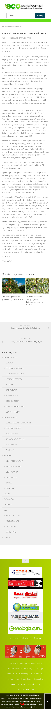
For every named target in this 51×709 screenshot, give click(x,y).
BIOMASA (9, 483)
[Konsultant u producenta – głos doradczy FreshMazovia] (13, 285)
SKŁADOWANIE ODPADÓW (15, 374)
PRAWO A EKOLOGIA (13, 515)
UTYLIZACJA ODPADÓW (14, 379)
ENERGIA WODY (11, 477)
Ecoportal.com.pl (15, 668)
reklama (7, 537)
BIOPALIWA (10, 488)
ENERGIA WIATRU (12, 472)
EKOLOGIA (9, 363)
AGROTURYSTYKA (12, 434)
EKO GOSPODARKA (10, 417)
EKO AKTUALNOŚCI (11, 357)
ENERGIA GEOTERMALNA (14, 461)
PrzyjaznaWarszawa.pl (33, 663)
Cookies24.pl (39, 679)
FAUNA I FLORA (11, 532)
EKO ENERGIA (8, 455)
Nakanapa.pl (24, 673)
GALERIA (7, 494)
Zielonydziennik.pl (16, 663)
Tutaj (22, 704)
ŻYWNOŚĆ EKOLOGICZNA (15, 406)
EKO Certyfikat (9, 499)
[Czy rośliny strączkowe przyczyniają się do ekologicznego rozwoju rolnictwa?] (37, 285)
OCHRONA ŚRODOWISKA (14, 368)
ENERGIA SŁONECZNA (13, 466)
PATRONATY (8, 504)
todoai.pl (36, 684)
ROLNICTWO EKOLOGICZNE (11, 27)
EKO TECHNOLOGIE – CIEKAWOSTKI (18, 423)
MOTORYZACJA (11, 444)
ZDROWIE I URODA (12, 401)
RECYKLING (10, 384)
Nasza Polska (12, 673)
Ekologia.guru (29, 668)
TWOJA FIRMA (11, 526)
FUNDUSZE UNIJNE (12, 521)
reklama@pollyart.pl (24, 638)
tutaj (3, 701)
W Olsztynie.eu (13, 679)
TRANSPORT (10, 450)
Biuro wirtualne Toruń (25, 689)
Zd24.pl (40, 668)
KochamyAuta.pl (37, 673)
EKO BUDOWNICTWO (13, 428)
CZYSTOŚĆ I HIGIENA (13, 412)
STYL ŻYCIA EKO (11, 390)
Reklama (37, 638)
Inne (5, 510)
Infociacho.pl (26, 679)
